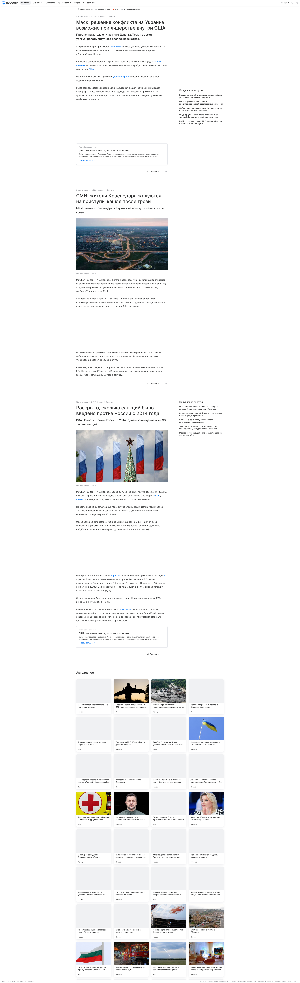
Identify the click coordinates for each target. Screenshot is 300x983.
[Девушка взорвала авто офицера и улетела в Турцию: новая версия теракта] (93, 809)
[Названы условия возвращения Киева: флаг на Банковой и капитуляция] (206, 734)
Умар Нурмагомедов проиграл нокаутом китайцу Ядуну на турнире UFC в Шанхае (198, 427)
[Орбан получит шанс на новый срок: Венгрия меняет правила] (168, 771)
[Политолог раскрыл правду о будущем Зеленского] (206, 696)
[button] (122, 244)
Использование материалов (263, 981)
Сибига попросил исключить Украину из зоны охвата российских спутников (200, 109)
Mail (3, 981)
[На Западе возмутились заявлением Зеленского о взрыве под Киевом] (131, 809)
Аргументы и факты (98, 16)
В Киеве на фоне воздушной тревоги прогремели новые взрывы (196, 421)
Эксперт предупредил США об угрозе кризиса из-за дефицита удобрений (200, 414)
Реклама (20, 981)
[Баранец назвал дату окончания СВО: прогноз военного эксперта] (131, 696)
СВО (117, 9)
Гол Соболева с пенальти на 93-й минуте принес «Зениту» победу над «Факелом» (198, 407)
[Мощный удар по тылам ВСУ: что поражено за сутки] (131, 959)
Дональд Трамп (121, 76)
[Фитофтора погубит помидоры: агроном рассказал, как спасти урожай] (131, 846)
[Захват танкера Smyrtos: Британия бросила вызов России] (168, 809)
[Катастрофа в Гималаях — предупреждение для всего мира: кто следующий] (168, 696)
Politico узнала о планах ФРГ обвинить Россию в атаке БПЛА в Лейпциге (200, 122)
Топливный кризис (132, 9)
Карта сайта (291, 981)
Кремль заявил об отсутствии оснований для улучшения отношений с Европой (200, 96)
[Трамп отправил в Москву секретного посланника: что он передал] (168, 884)
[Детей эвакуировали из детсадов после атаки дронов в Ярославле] (206, 959)
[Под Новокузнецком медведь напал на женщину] (206, 846)
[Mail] (3, 3)
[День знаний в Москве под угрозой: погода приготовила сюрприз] (93, 884)
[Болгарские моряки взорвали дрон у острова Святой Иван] (93, 959)
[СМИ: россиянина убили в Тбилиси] (206, 921)
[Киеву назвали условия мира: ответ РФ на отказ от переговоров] (93, 921)
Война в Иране (104, 9)
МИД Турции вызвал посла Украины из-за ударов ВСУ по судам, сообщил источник (198, 115)
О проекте (202, 981)
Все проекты (29, 981)
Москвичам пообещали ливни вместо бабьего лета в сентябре (200, 434)
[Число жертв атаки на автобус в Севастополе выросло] (168, 921)
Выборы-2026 (86, 9)
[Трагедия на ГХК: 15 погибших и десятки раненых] (131, 734)
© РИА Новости (97, 190)
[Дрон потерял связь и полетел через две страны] (93, 734)
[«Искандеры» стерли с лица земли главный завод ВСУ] (168, 959)
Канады (80, 499)
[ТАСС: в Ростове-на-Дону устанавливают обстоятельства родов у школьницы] (168, 734)
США (91, 69)
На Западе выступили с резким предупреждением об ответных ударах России (201, 102)
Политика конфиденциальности (241, 981)
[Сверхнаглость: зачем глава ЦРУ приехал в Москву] (93, 696)
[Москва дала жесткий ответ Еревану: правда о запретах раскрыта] (168, 846)
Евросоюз (116, 575)
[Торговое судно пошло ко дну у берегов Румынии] (131, 884)
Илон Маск (117, 46)
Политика (112, 16)
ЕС (165, 575)
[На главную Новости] (11, 3)
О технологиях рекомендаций (218, 981)
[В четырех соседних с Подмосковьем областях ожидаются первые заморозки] (93, 846)
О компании (11, 981)
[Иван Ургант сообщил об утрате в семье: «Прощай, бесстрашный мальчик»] (93, 771)
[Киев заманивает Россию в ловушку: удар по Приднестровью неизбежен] (131, 921)
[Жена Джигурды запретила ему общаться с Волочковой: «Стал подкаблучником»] (206, 884)
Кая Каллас (126, 609)
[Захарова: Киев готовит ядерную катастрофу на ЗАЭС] (206, 809)
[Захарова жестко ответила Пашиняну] (131, 771)
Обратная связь (280, 981)
